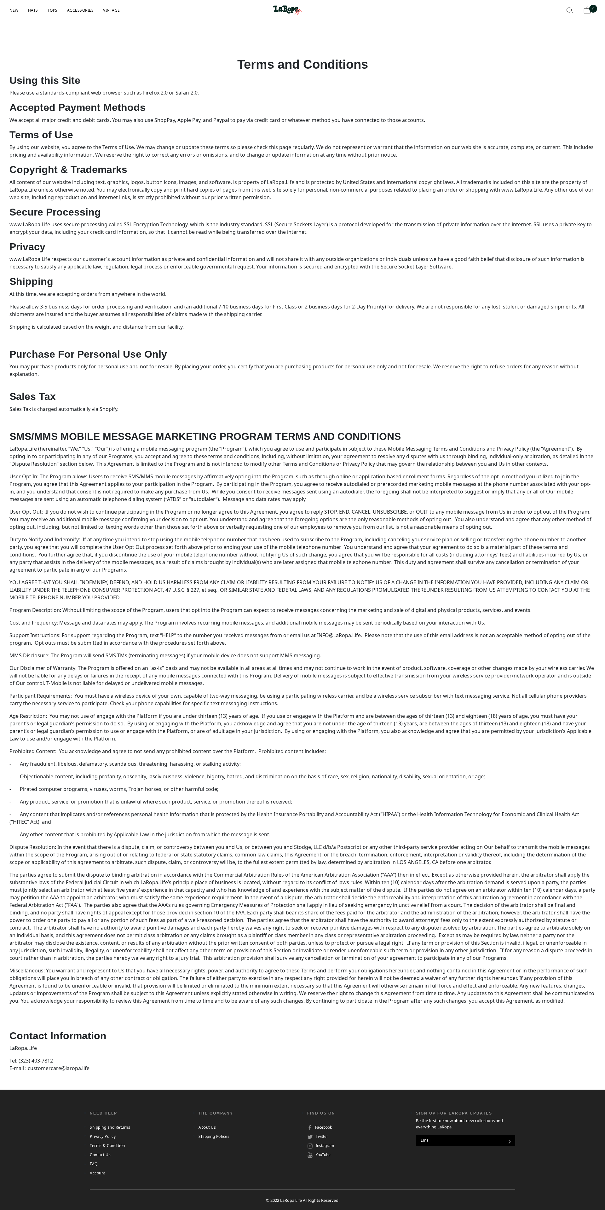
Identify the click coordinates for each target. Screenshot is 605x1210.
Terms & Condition (107, 1145)
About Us (207, 1127)
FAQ (94, 1164)
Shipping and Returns (110, 1127)
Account (97, 1173)
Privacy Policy (103, 1136)
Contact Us (100, 1154)
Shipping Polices (214, 1136)
